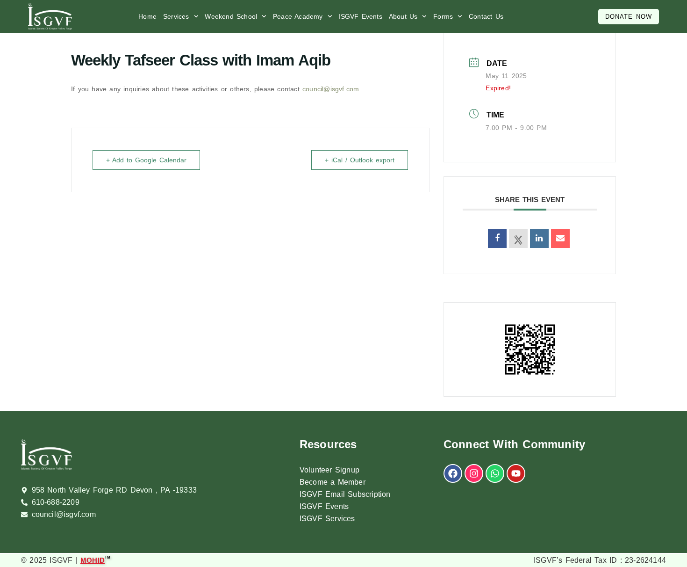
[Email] (560, 238)
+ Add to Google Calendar (146, 160)
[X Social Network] (518, 238)
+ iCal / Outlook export (359, 160)
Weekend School (231, 16)
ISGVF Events (360, 16)
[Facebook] (453, 473)
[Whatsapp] (495, 473)
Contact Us (486, 16)
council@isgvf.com (330, 89)
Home (147, 16)
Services (176, 16)
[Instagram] (474, 473)
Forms (443, 16)
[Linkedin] (539, 238)
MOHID (92, 559)
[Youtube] (516, 473)
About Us (403, 16)
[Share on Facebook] (497, 238)
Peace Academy (298, 16)
